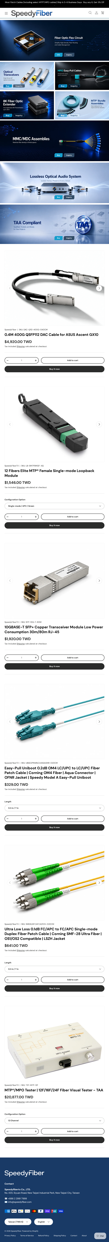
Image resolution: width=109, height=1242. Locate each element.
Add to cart (72, 360)
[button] (103, 13)
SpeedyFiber (10, 329)
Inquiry (69, 55)
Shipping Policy (60, 1235)
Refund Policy (43, 1235)
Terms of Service (27, 1235)
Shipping (21, 346)
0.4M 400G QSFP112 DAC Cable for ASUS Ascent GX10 (51, 334)
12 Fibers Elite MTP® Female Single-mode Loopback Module (49, 473)
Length (8, 801)
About (84, 1235)
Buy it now (54, 369)
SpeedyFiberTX (12, 465)
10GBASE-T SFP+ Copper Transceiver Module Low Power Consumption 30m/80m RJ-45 (54, 629)
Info (58, 55)
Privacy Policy (10, 1235)
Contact (74, 1235)
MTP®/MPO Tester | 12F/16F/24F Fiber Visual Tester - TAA (54, 1090)
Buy (7, 86)
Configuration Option (15, 499)
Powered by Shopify (30, 1231)
